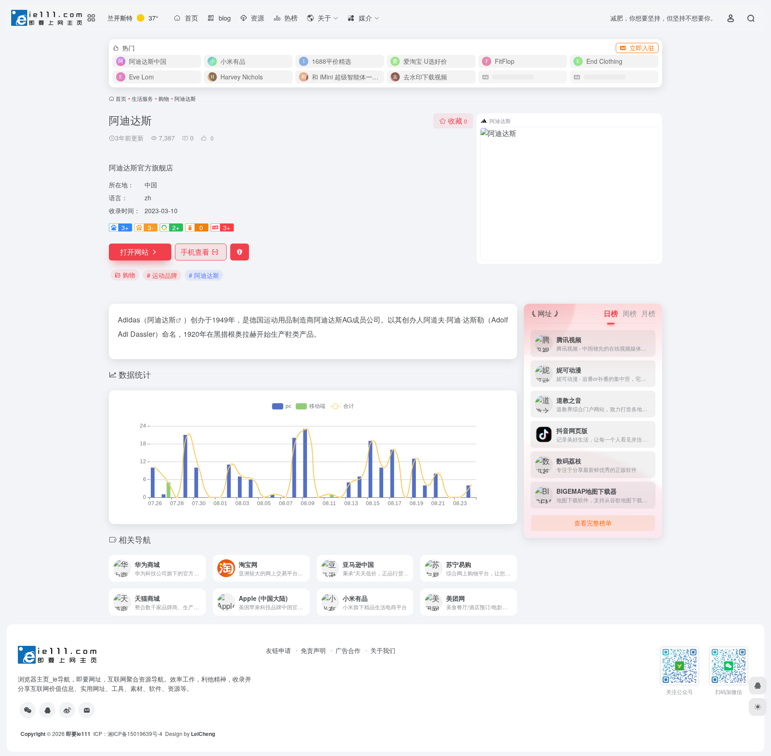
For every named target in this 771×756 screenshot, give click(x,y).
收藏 (457, 121)
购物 (163, 98)
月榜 (648, 313)
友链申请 (278, 650)
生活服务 (142, 98)
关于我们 (382, 650)
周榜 (629, 313)
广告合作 (348, 650)
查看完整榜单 (593, 522)
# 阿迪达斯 (204, 275)
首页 (121, 98)
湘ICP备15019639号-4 (135, 733)
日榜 (611, 313)
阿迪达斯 (161, 319)
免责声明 (313, 650)
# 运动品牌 (162, 275)
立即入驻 (642, 47)
